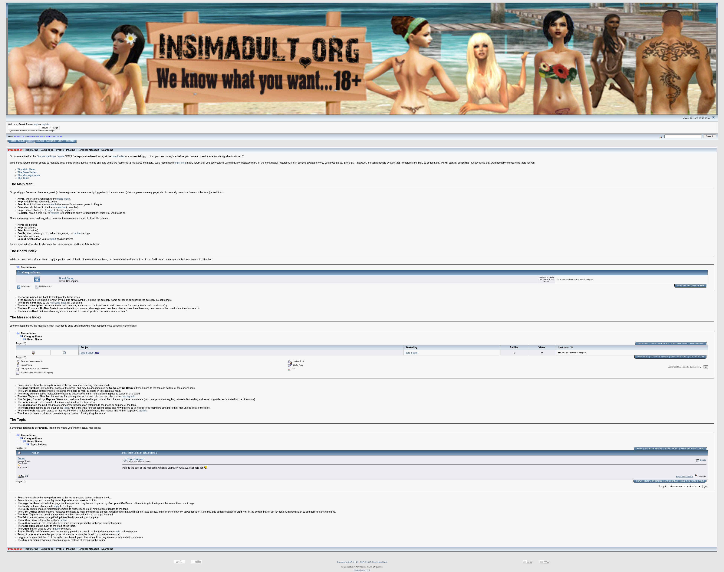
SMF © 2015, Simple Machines (373, 562)
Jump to (671, 367)
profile (77, 233)
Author (21, 458)
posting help (128, 396)
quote (57, 528)
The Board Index (27, 172)
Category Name (31, 272)
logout (52, 239)
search (53, 204)
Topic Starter (411, 352)
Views (541, 347)
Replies (514, 347)
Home (13, 141)
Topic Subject (86, 352)
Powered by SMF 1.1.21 (347, 562)
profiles (143, 410)
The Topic (23, 178)
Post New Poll (697, 343)
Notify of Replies (660, 343)
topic (66, 407)
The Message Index (29, 175)
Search (40, 141)
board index (118, 156)
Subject (85, 347)
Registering (31, 149)
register (46, 124)
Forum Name (28, 267)
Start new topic (679, 343)
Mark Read (643, 343)
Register (70, 141)
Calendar (51, 141)
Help (30, 141)
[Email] (23, 477)
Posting (70, 149)
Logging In (47, 149)
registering (180, 162)
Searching (107, 149)
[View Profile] (19, 477)
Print (702, 449)
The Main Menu (26, 169)
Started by (411, 347)
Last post (564, 347)
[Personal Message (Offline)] (26, 477)
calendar (60, 207)
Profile (60, 149)
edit (118, 531)
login (36, 124)
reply (56, 506)
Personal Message (88, 149)
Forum (21, 141)
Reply (639, 449)
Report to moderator (684, 476)
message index (58, 302)
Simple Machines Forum (50, 156)
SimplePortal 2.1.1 (362, 570)
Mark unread (671, 449)
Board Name (66, 278)
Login (60, 141)
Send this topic (688, 449)
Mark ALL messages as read (691, 286)
